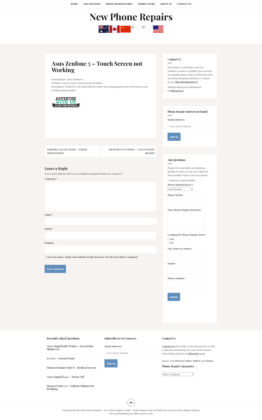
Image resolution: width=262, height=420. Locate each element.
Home (74, 3)
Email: (172, 263)
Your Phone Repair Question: (184, 209)
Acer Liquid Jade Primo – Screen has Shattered (70, 347)
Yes (172, 239)
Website (49, 242)
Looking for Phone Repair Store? (187, 234)
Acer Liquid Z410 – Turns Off (65, 377)
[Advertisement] (107, 115)
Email (49, 228)
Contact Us (184, 3)
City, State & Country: (180, 248)
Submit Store (146, 3)
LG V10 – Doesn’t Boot (60, 358)
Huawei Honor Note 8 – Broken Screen (71, 367)
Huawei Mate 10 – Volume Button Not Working (70, 387)
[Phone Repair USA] (158, 28)
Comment (51, 178)
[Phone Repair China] (125, 28)
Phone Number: (176, 278)
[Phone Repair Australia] (104, 28)
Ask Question (91, 3)
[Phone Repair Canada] (114, 28)
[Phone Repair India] (136, 28)
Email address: (176, 119)
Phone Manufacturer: (180, 184)
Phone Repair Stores (119, 3)
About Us (166, 3)
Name (49, 214)
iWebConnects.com (143, 413)
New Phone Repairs (131, 16)
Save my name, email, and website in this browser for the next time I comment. (92, 256)
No (171, 242)
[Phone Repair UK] (147, 28)
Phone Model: (175, 195)
